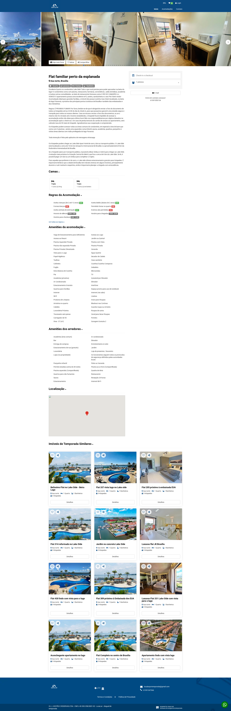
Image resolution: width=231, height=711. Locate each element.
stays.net (171, 706)
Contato (179, 9)
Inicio (156, 9)
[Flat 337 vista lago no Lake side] (115, 467)
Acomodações (167, 9)
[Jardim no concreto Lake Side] (115, 524)
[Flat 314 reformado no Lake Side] (70, 524)
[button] (228, 42)
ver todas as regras (56, 222)
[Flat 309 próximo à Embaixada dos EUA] (115, 578)
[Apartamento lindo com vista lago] (161, 635)
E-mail (156, 93)
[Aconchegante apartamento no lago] (70, 635)
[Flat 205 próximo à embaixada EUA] (161, 467)
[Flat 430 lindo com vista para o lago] (70, 578)
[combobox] (158, 82)
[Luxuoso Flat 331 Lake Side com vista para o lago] (161, 578)
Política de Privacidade (127, 697)
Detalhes (70, 502)
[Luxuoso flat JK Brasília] (161, 524)
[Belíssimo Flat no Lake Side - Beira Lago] (70, 467)
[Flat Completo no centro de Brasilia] (115, 635)
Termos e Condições (104, 697)
